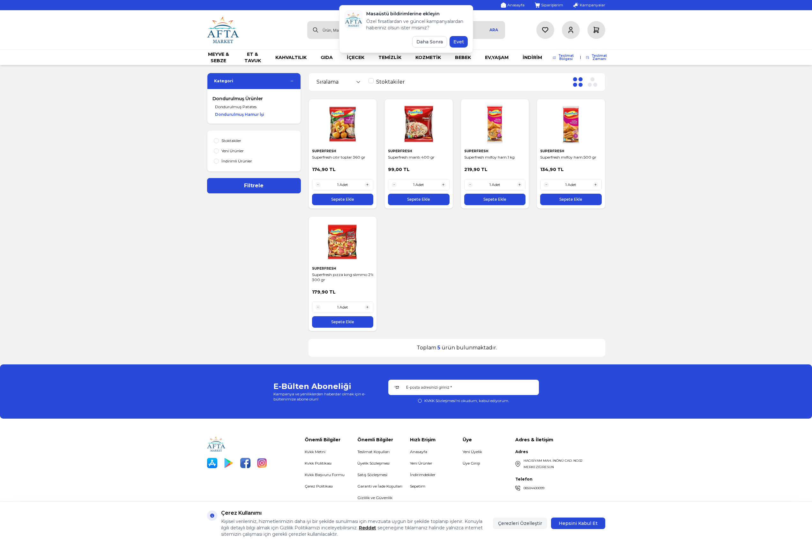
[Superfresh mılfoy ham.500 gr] (571, 124)
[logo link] (223, 30)
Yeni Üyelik (472, 451)
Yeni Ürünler (421, 463)
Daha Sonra (429, 42)
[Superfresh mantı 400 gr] (419, 124)
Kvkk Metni (315, 451)
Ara (493, 29)
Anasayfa (418, 451)
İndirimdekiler (423, 474)
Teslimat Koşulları (373, 451)
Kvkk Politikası (318, 463)
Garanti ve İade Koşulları (379, 486)
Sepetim (417, 486)
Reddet (367, 528)
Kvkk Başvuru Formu (325, 474)
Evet (458, 42)
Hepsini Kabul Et (578, 523)
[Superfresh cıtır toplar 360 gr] (343, 124)
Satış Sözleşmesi (372, 474)
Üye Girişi (471, 463)
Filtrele (254, 186)
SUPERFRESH (324, 151)
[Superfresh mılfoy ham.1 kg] (495, 124)
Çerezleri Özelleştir (520, 523)
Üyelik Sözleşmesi (373, 463)
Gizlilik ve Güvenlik (374, 497)
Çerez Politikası (319, 486)
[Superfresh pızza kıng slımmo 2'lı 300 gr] (343, 241)
